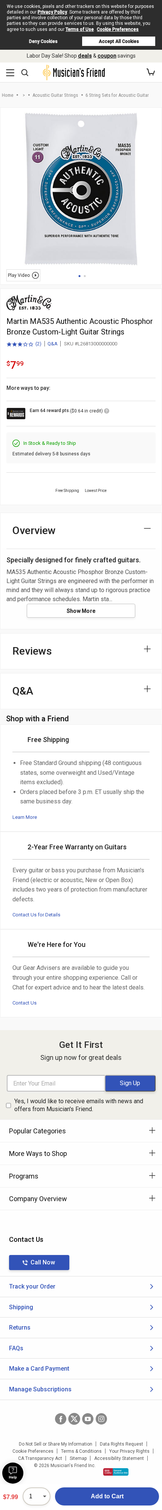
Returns (20, 1327)
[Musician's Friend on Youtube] (88, 1419)
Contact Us (24, 1003)
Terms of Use (80, 29)
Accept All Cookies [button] (119, 41)
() (23, 344)
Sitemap (78, 1458)
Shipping (21, 1307)
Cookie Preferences (118, 29)
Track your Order (32, 1286)
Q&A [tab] (22, 691)
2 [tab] (85, 276)
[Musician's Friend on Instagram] (101, 1419)
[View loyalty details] (106, 412)
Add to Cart (107, 1496)
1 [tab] (79, 276)
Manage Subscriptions (40, 1389)
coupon (107, 56)
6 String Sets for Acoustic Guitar (117, 95)
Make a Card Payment (39, 1368)
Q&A (52, 344)
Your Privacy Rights (129, 1451)
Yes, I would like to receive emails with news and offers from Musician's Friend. (78, 1105)
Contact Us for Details (36, 915)
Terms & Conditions (81, 1451)
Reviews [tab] (32, 651)
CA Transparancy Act (40, 1458)
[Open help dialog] (12, 1473)
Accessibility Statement (119, 1458)
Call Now (43, 1262)
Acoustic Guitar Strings (55, 95)
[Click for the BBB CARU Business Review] (115, 1472)
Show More (81, 611)
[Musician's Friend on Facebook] (60, 1419)
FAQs (16, 1348)
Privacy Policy (52, 12)
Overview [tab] (34, 530)
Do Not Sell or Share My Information (55, 1444)
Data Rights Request (121, 1444)
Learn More (24, 817)
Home (7, 95)
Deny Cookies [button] (43, 41)
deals (85, 56)
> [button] (24, 95)
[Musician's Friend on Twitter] (74, 1419)
